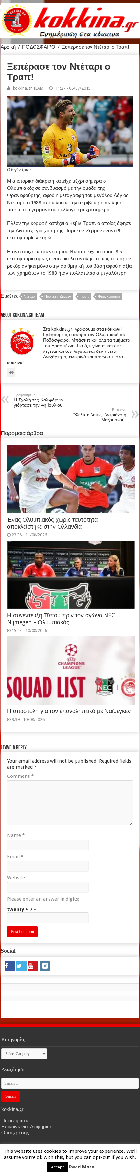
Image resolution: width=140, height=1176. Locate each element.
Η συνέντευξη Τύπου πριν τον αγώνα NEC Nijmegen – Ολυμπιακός (61, 619)
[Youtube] (33, 966)
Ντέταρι (29, 296)
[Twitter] (21, 966)
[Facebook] (10, 966)
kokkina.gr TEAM (28, 88)
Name (16, 835)
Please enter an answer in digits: (43, 899)
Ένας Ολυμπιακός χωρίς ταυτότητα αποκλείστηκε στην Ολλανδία (52, 523)
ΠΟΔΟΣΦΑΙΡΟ (38, 47)
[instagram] (45, 966)
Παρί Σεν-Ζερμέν (57, 296)
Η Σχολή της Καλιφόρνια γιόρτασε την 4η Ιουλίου (38, 400)
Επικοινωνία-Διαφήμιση (26, 1127)
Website (16, 878)
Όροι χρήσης (15, 1132)
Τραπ (84, 296)
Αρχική (8, 47)
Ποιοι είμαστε (15, 1121)
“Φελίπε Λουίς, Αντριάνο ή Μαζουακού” (99, 415)
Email (15, 856)
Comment (20, 776)
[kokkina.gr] (70, 19)
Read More (81, 1167)
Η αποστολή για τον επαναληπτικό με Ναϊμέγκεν (69, 711)
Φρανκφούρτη (109, 296)
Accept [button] (57, 1167)
